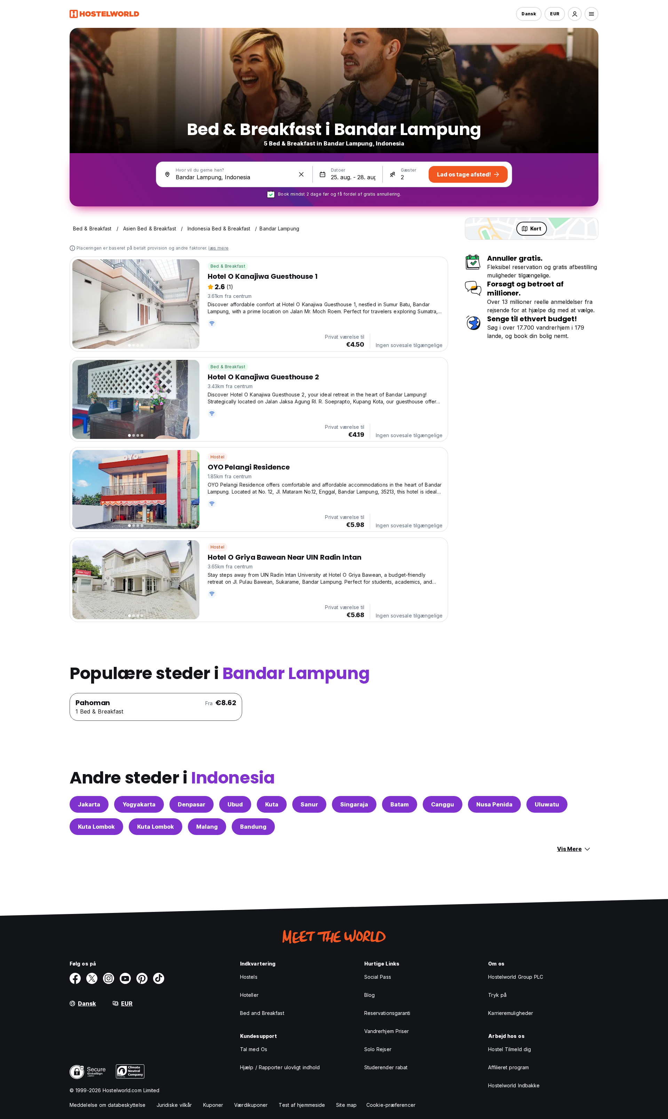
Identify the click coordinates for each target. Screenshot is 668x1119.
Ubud (235, 804)
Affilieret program (508, 1067)
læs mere (218, 248)
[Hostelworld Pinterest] (142, 978)
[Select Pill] (575, 14)
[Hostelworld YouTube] (125, 978)
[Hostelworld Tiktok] (158, 978)
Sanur (309, 804)
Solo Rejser (377, 1049)
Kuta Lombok (96, 826)
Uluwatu (547, 804)
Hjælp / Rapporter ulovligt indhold (280, 1067)
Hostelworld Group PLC (515, 977)
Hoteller (249, 995)
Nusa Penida (494, 804)
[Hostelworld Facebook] (75, 978)
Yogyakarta (139, 804)
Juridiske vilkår (174, 1105)
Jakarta (89, 804)
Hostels (248, 977)
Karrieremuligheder (510, 1013)
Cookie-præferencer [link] (390, 1105)
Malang (207, 826)
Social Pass (377, 977)
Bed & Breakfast (227, 266)
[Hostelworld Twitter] (91, 978)
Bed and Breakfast (262, 1013)
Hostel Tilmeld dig (509, 1049)
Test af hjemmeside (302, 1105)
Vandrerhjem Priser (386, 1031)
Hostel (217, 456)
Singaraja (354, 804)
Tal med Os (253, 1049)
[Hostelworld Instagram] (108, 978)
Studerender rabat (386, 1067)
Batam (399, 804)
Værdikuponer (251, 1105)
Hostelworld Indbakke (514, 1085)
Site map (346, 1105)
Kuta (271, 804)
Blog (369, 995)
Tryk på (497, 995)
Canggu (442, 804)
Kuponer (213, 1105)
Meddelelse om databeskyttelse (107, 1105)
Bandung (253, 826)
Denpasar (191, 804)
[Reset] (301, 174)
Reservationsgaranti (387, 1013)
